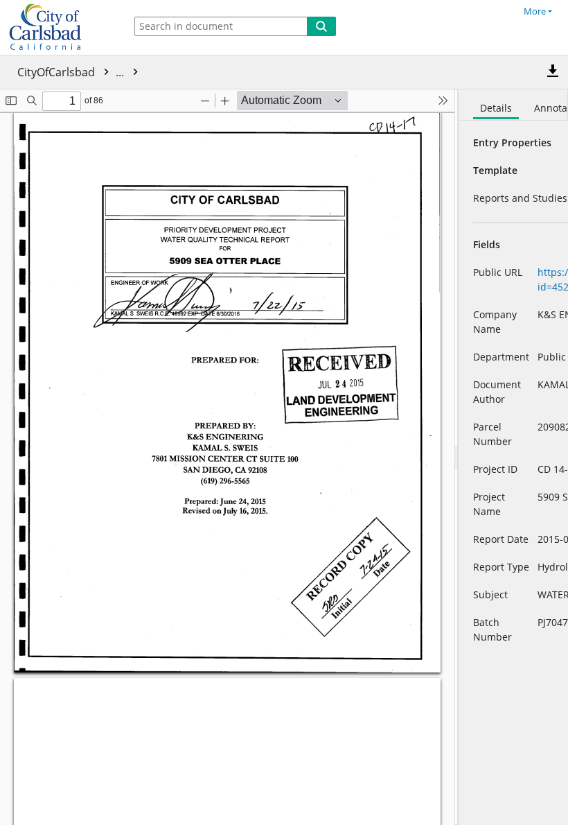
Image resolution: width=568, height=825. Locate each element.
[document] (513, 457)
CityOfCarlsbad (72, 72)
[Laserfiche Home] (59, 27)
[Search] (321, 26)
